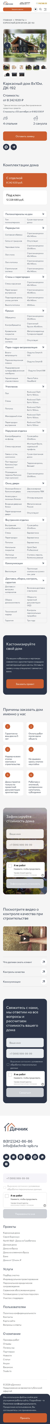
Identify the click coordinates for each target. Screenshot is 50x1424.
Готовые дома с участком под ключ (21, 1293)
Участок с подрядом (13, 1297)
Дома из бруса (10, 1248)
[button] (25, 214)
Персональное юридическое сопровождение (17, 1284)
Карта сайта (9, 1320)
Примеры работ (11, 1339)
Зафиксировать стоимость (25, 883)
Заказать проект (25, 684)
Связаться (25, 1092)
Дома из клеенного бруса (16, 1252)
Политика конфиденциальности (19, 1313)
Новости (7, 1355)
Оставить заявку (25, 136)
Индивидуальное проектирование (20, 1279)
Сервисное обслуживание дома (19, 1290)
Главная (7, 20)
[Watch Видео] (25, 938)
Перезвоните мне (25, 1214)
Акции (6, 1363)
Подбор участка (11, 1275)
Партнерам (9, 1351)
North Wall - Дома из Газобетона (19, 1240)
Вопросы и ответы (12, 1324)
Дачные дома (10, 1244)
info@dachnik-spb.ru (20, 1145)
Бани (5, 1256)
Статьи (6, 1359)
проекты (19, 20)
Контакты (8, 1316)
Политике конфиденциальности (19, 1403)
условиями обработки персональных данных (26, 855)
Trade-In (7, 1371)
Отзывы (7, 1343)
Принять (25, 1418)
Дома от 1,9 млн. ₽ (12, 1260)
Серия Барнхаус (11, 1236)
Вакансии (8, 1367)
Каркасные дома (11, 1232)
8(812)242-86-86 (17, 1141)
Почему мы (8, 1347)
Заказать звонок (17, 9)
